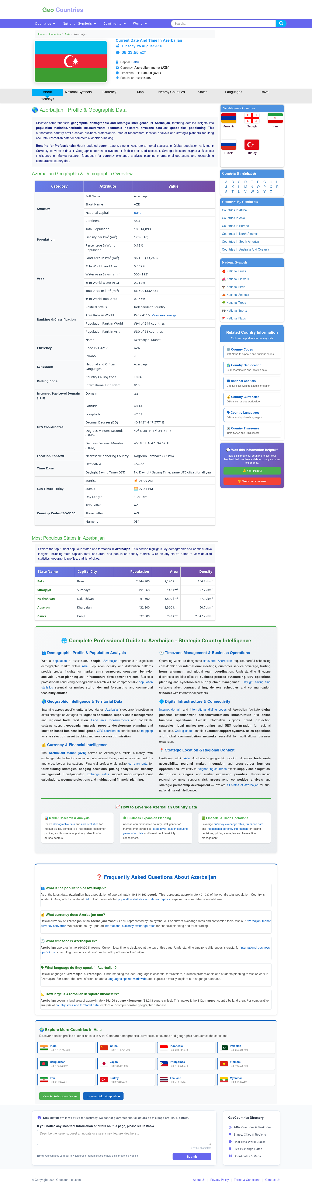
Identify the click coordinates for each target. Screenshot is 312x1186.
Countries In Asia (233, 218)
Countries (44, 23)
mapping (147, 730)
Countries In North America (240, 233)
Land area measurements (110, 720)
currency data (138, 763)
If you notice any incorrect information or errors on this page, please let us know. (96, 1126)
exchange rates (98, 774)
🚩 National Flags (234, 318)
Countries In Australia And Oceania (245, 249)
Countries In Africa (234, 210)
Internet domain (170, 709)
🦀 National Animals (235, 294)
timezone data (254, 824)
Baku (135, 62)
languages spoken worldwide (127, 978)
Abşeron (43, 607)
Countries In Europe (235, 226)
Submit (192, 1156)
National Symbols (78, 23)
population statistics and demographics (144, 899)
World (138, 23)
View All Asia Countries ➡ (60, 1096)
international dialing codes (208, 709)
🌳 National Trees (234, 302)
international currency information (227, 829)
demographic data (64, 824)
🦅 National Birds (233, 287)
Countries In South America (240, 241)
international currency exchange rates (130, 926)
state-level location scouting (170, 829)
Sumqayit (44, 590)
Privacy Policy (219, 1179)
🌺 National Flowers (235, 279)
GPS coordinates (108, 730)
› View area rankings (164, 315)
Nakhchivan (46, 599)
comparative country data (53, 160)
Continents (113, 23)
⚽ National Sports (234, 310)
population (60, 661)
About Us (199, 1179)
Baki (40, 581)
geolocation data (133, 833)
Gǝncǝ (41, 616)
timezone (209, 661)
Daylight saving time (257, 682)
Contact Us (272, 1179)
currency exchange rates (229, 824)
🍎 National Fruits (234, 271)
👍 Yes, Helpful (252, 471)
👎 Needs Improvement (252, 481)
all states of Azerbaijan (243, 785)
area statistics (89, 824)
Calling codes (184, 730)
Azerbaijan (110, 661)
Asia (67, 34)
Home (41, 34)
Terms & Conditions (247, 1179)
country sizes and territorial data (77, 1005)
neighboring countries (212, 769)
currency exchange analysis (122, 155)
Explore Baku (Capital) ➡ (103, 1096)
